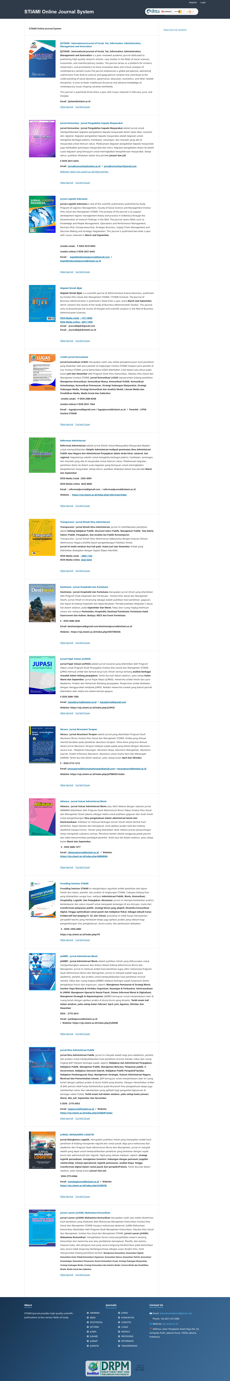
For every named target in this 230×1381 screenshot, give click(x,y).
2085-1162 (87, 555)
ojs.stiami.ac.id (170, 1323)
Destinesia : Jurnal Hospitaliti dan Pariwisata (84, 586)
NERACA (125, 1331)
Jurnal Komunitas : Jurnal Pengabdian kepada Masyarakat (91, 123)
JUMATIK (94, 1345)
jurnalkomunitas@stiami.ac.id (84, 166)
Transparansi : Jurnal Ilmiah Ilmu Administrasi (85, 521)
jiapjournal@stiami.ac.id (81, 1108)
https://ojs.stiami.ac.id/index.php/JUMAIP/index (86, 1112)
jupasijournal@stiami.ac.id (82, 702)
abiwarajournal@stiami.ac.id (83, 852)
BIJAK (93, 1317)
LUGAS (124, 1326)
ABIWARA (95, 1312)
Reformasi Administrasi (73, 440)
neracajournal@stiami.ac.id (131, 768)
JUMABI (94, 1336)
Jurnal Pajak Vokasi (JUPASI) (75, 658)
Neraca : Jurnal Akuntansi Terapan (78, 729)
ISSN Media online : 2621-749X (76, 321)
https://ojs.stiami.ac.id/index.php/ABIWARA (84, 856)
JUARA (93, 1331)
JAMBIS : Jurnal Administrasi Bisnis (79, 956)
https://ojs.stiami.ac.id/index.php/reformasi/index (99, 494)
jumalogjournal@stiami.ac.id (83, 1181)
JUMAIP (94, 1340)
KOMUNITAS (127, 1317)
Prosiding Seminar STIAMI (74, 883)
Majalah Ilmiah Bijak (71, 288)
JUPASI (124, 1312)
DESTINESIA (96, 1322)
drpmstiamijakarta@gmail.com (176, 1313)
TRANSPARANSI (129, 1345)
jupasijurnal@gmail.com (113, 702)
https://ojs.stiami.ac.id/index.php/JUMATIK (83, 1185)
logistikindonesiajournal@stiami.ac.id (80, 260)
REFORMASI (127, 1340)
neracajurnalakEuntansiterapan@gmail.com (91, 768)
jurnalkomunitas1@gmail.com (120, 166)
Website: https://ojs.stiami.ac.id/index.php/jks (84, 171)
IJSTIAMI (94, 1326)
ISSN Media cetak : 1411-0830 (76, 318)
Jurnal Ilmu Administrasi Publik (77, 1050)
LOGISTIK (126, 1322)
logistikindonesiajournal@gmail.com (90, 256)
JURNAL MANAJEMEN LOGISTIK (77, 1134)
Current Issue (82, 106)
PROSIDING (127, 1336)
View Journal (66, 106)
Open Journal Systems (175, 29)
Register (193, 2)
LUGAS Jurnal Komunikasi (74, 356)
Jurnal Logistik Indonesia (73, 198)
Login (203, 2)
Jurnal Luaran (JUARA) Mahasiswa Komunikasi (85, 1212)
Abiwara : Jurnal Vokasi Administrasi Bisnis (83, 801)
